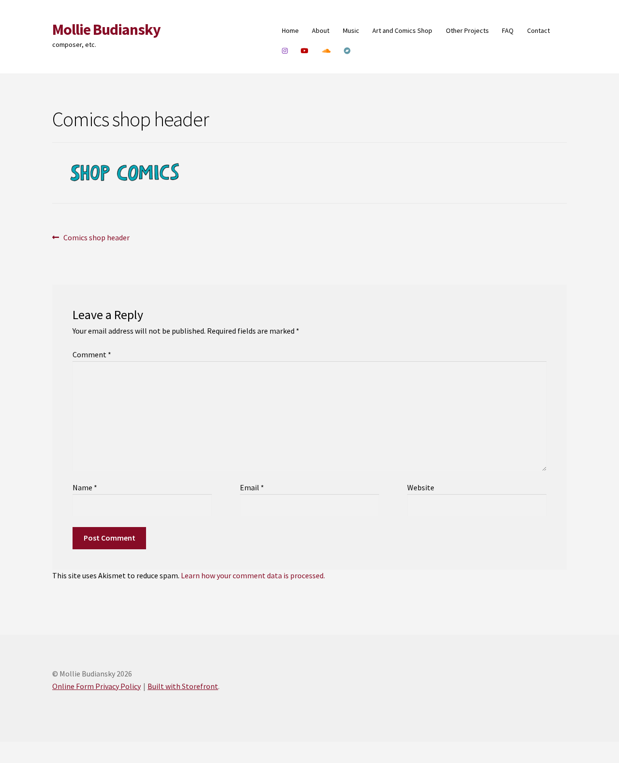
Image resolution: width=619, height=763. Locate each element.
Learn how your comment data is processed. (253, 575)
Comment (92, 354)
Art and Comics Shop (402, 30)
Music (351, 30)
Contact (538, 30)
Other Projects (467, 30)
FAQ (508, 30)
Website (420, 487)
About (320, 30)
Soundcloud (326, 51)
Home (290, 30)
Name (85, 487)
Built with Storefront (182, 686)
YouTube (305, 51)
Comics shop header (96, 238)
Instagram (285, 51)
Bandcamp (347, 51)
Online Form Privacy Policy (96, 686)
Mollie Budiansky (106, 29)
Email (252, 487)
